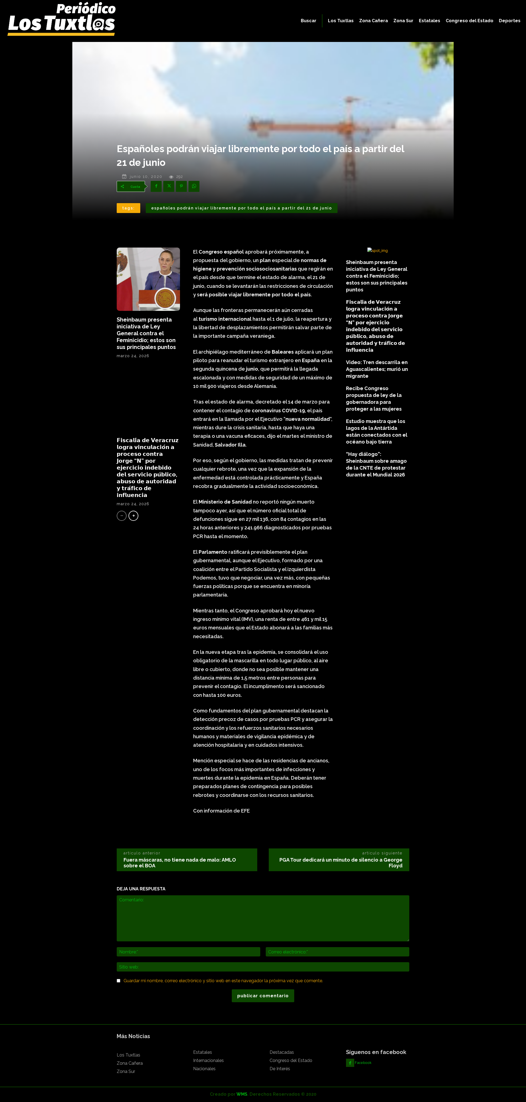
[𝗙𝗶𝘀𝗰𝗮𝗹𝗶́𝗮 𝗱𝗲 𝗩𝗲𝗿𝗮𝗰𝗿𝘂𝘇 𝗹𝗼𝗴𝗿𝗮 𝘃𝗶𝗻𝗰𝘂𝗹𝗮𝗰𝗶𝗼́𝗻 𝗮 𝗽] (148, 399)
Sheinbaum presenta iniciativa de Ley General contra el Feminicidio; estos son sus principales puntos (146, 333)
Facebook (363, 1062)
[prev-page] (122, 516)
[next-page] (133, 516)
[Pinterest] (181, 186)
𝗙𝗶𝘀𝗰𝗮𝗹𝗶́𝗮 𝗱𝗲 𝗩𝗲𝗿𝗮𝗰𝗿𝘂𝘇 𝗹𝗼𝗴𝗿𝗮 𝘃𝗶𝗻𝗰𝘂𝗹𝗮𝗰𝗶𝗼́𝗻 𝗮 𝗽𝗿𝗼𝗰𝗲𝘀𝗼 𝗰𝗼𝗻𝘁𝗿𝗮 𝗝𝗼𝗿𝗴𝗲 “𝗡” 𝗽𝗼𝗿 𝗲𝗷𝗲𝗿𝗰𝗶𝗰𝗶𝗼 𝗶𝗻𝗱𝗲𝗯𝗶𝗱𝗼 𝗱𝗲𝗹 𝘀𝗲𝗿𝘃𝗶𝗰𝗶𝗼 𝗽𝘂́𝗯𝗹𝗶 (148, 467)
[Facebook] (156, 186)
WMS (241, 1094)
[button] (308, 21)
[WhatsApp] (193, 186)
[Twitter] (168, 186)
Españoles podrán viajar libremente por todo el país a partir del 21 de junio (241, 208)
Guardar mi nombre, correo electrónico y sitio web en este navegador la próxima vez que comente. (223, 980)
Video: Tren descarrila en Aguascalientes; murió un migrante (377, 369)
